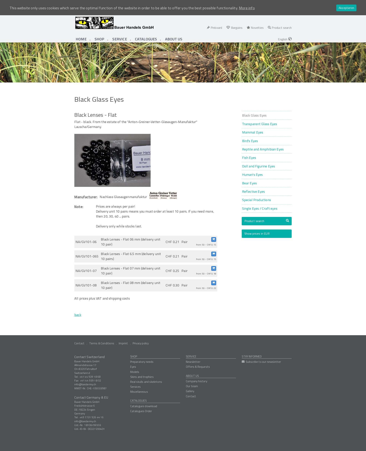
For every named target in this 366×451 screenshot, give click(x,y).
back (77, 314)
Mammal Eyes (252, 132)
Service (191, 356)
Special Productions (256, 200)
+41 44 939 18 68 (89, 377)
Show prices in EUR (257, 233)
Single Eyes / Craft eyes (259, 208)
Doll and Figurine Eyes (258, 166)
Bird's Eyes (250, 141)
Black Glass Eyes (254, 115)
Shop (133, 356)
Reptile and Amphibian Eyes (263, 149)
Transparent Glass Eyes (259, 124)
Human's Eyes (252, 174)
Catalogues (138, 400)
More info (247, 8)
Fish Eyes (249, 157)
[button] (99, 39)
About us (192, 376)
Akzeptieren (346, 8)
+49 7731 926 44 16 (91, 417)
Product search (254, 221)
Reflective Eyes (253, 191)
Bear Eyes (249, 183)
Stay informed (252, 356)
